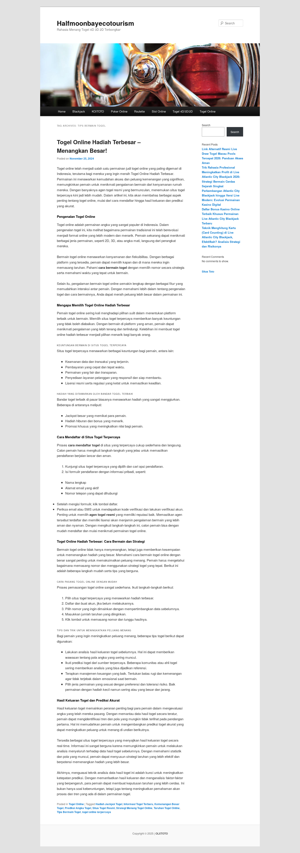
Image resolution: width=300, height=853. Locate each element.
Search (206, 125)
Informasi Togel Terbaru (138, 804)
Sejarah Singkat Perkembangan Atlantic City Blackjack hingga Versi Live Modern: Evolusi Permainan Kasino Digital (221, 195)
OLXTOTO (161, 833)
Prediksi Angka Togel (78, 808)
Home (61, 111)
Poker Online (119, 111)
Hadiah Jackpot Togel (109, 804)
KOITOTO (98, 111)
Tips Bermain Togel (69, 812)
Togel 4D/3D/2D (183, 111)
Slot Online (159, 111)
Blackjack (78, 111)
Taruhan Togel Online (167, 808)
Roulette (139, 111)
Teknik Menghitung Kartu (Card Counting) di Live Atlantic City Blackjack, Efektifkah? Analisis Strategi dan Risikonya (221, 237)
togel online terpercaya (96, 812)
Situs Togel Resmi (103, 808)
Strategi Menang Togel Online (134, 808)
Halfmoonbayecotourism (95, 23)
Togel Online (207, 111)
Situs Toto (208, 271)
